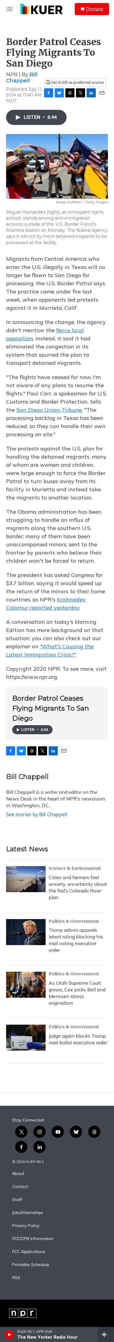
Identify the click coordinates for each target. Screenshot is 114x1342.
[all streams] (106, 1334)
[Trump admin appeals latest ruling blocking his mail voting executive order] (26, 932)
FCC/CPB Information (32, 1238)
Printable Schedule (30, 1264)
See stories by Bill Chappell (36, 814)
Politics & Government (74, 921)
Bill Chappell (22, 77)
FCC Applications (28, 1251)
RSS (16, 1277)
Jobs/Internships (27, 1212)
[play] (9, 1334)
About (18, 1173)
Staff (17, 1199)
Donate (94, 9)
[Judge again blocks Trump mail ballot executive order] (26, 1038)
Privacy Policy (25, 1225)
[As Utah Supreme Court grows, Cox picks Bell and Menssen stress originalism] (26, 985)
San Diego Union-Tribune (49, 409)
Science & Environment (75, 868)
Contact (20, 1186)
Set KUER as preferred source (77, 82)
